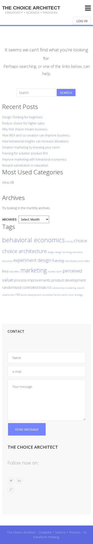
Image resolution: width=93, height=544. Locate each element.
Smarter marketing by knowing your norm (31, 147)
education (7, 261)
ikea (5, 271)
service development (31, 294)
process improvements (32, 280)
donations (77, 252)
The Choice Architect (31, 9)
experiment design (32, 260)
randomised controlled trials (24, 287)
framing (58, 260)
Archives (9, 219)
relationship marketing (64, 287)
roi (18, 294)
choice (80, 241)
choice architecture (24, 251)
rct (49, 287)
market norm (55, 271)
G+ (11, 489)
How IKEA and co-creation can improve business (36, 135)
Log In (81, 21)
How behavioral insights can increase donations (35, 141)
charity (69, 241)
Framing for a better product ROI (25, 153)
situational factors (51, 294)
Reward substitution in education (25, 165)
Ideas (6, 182)
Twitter (11, 480)
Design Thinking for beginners (22, 117)
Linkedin (19, 480)
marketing (33, 270)
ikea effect (14, 271)
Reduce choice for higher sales (23, 123)
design (51, 252)
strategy (79, 294)
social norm (68, 294)
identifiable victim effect (77, 261)
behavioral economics (33, 240)
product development (68, 280)
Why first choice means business (24, 129)
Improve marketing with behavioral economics (34, 159)
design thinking (63, 252)
